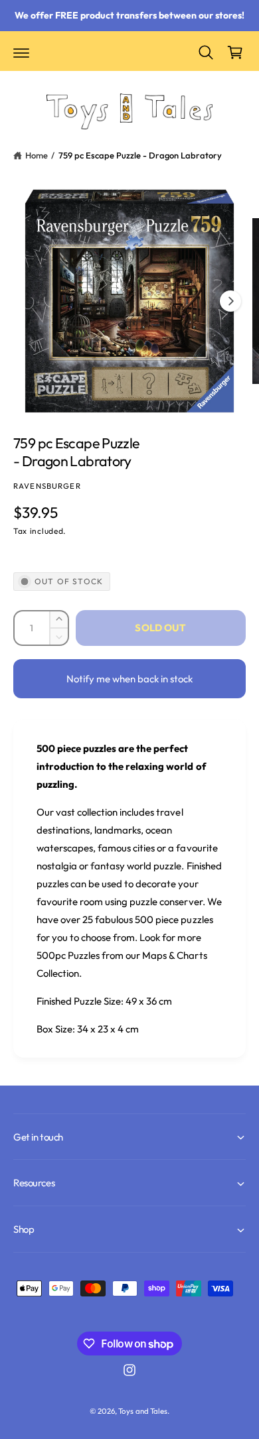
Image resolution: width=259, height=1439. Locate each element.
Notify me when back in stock (129, 678)
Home (36, 155)
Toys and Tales (142, 1411)
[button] (21, 52)
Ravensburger (47, 486)
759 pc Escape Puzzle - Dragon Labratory (140, 155)
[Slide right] (230, 301)
